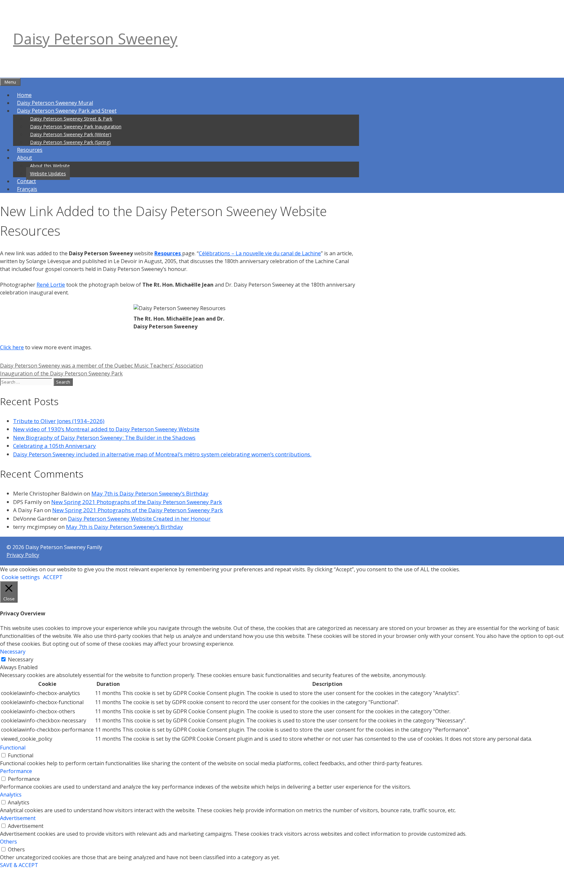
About (24, 157)
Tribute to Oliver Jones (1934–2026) (58, 421)
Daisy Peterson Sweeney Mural (55, 102)
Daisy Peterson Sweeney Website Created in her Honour (139, 518)
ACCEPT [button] (53, 577)
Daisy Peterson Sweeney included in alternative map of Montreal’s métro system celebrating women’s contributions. (162, 454)
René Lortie (51, 284)
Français (27, 189)
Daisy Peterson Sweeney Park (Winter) (70, 134)
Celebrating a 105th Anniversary (54, 446)
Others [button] (8, 841)
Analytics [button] (11, 794)
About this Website (50, 166)
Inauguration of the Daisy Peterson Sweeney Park (61, 373)
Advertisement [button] (18, 818)
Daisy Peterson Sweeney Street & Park (71, 119)
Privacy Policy (23, 555)
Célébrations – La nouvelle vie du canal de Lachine (260, 253)
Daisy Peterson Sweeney (95, 39)
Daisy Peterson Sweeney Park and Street (67, 110)
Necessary (20, 659)
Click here (12, 347)
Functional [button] (12, 747)
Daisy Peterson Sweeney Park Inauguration (75, 126)
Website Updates (48, 173)
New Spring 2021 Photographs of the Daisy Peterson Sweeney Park (136, 502)
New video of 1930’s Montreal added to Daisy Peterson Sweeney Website (106, 429)
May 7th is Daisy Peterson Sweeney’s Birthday (150, 493)
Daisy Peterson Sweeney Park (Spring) (70, 142)
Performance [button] (16, 771)
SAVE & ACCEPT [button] (19, 865)
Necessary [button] (12, 651)
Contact (26, 181)
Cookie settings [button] (21, 577)
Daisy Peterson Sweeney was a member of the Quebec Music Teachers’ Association (101, 365)
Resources (29, 149)
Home (24, 95)
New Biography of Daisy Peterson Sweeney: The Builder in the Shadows (104, 437)
